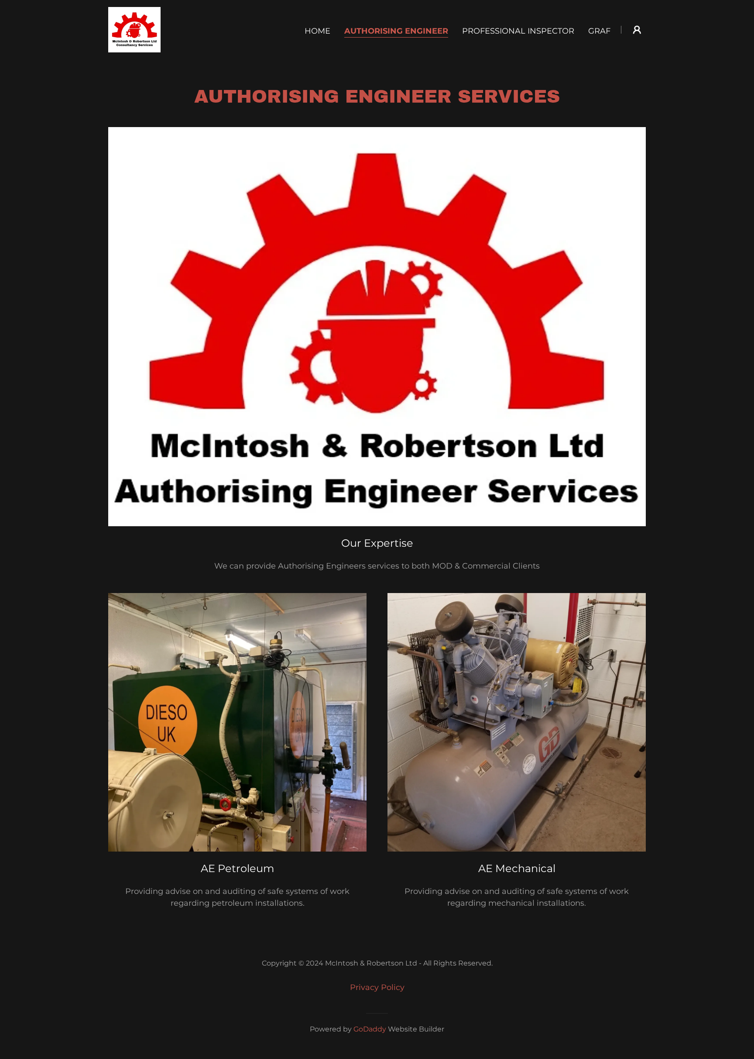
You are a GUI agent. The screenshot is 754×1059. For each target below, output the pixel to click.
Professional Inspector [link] (518, 31)
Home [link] (317, 31)
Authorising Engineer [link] (396, 31)
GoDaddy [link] (369, 1029)
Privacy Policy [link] (377, 987)
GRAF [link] (599, 31)
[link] (134, 29)
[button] (637, 29)
